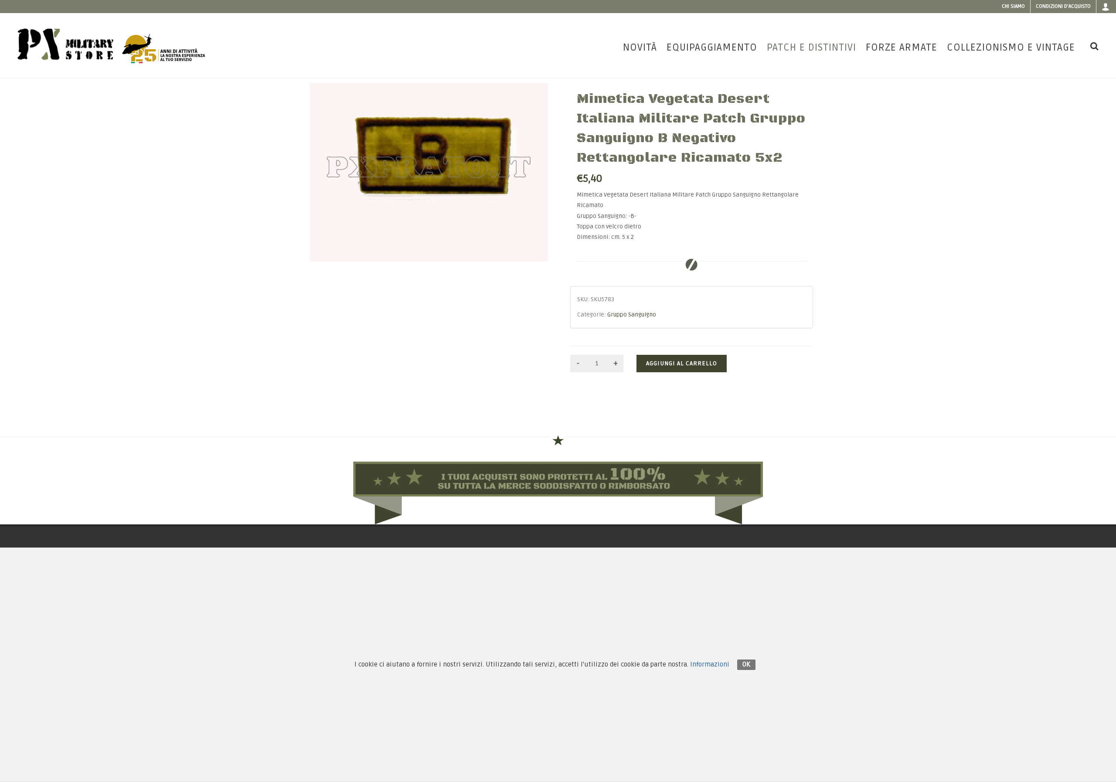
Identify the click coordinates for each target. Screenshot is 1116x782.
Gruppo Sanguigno (631, 314)
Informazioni (709, 664)
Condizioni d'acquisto (1063, 6)
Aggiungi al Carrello (681, 363)
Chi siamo (1013, 6)
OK (746, 664)
